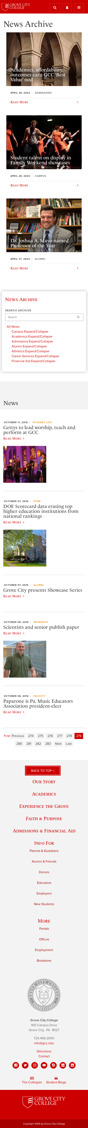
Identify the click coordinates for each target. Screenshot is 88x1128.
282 (38, 744)
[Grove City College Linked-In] (72, 1065)
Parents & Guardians (44, 851)
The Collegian (32, 1082)
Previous (18, 736)
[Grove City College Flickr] (63, 1065)
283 (48, 744)
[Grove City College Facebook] (15, 1065)
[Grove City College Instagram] (34, 1065)
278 (69, 736)
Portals (44, 929)
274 (31, 736)
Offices (44, 939)
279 (78, 736)
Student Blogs (56, 1082)
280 (19, 744)
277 (59, 736)
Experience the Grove (44, 806)
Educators (44, 883)
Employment (44, 950)
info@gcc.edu (44, 1043)
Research (41, 622)
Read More (12, 438)
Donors (44, 872)
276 (50, 736)
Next (58, 744)
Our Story (44, 781)
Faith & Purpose (44, 818)
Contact (44, 1056)
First (7, 736)
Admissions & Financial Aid (44, 830)
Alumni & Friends (44, 861)
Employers (44, 893)
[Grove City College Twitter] (25, 1065)
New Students (44, 904)
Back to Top (41, 771)
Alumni (38, 585)
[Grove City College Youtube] (44, 1065)
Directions (44, 1051)
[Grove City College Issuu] (53, 1065)
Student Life (42, 422)
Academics (44, 794)
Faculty (39, 696)
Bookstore (44, 961)
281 (28, 744)
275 (40, 736)
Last (69, 744)
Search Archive (18, 310)
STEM (37, 501)
